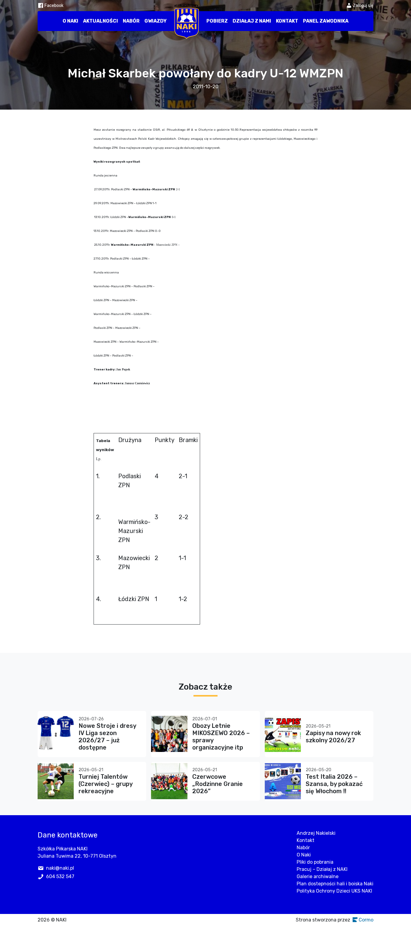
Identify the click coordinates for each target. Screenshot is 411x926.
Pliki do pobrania (315, 862)
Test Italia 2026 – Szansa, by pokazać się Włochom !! (334, 784)
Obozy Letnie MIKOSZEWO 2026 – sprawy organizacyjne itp (221, 736)
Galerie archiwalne (317, 876)
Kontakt (287, 21)
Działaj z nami (252, 21)
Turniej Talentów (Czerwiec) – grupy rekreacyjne (105, 784)
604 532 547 (60, 876)
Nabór (131, 21)
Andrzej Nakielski (316, 833)
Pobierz (217, 21)
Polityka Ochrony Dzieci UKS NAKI (334, 891)
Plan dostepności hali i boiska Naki (335, 884)
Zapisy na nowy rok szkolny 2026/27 (333, 736)
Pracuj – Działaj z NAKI (322, 869)
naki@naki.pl (60, 868)
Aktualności (100, 21)
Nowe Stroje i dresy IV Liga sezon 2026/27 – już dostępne (107, 736)
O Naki (70, 21)
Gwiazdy (155, 21)
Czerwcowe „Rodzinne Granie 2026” (217, 784)
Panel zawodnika (325, 21)
